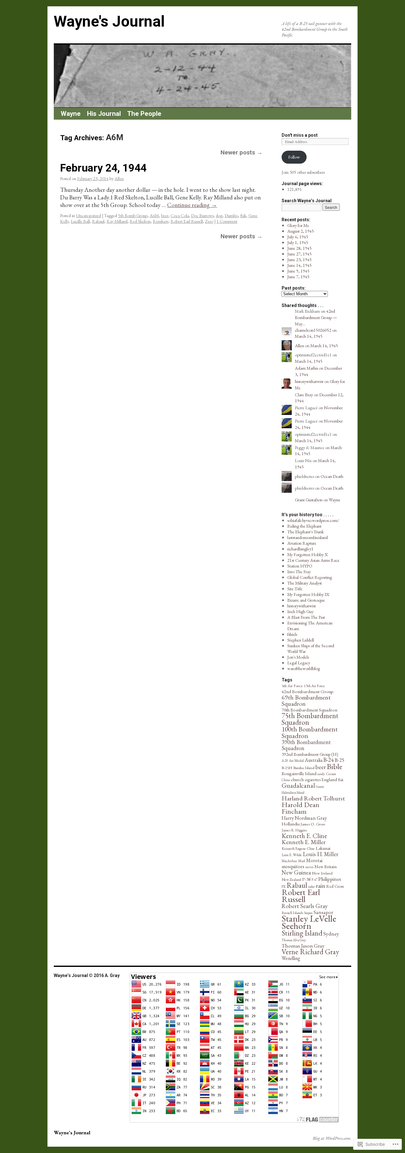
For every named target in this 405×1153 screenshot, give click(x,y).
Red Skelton (140, 221)
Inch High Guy (300, 611)
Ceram (331, 773)
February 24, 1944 (103, 168)
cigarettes (313, 779)
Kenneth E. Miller (304, 842)
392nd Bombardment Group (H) (310, 754)
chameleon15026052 (313, 330)
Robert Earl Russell (187, 221)
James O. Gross (313, 824)
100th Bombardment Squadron (310, 732)
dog (219, 215)
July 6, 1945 (297, 237)
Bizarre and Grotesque (306, 600)
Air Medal (296, 760)
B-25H (287, 767)
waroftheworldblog (303, 668)
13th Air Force (314, 685)
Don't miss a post (300, 135)
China (286, 780)
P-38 (306, 879)
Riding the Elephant (304, 526)
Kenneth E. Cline (304, 835)
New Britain (326, 866)
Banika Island (304, 767)
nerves (309, 867)
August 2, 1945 (300, 231)
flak (243, 215)
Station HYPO (299, 566)
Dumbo (231, 215)
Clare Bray (304, 395)
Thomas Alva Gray (294, 940)
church (297, 779)
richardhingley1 (300, 549)
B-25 (339, 759)
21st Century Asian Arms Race (313, 560)
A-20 (285, 760)
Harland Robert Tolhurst (313, 798)
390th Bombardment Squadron (306, 745)
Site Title (294, 589)
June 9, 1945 (298, 271)
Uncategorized (88, 215)
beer (164, 215)
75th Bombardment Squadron (310, 719)
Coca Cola (180, 215)
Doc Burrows (202, 215)
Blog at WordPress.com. (332, 1138)
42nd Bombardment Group (307, 691)
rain (320, 885)
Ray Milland (117, 221)
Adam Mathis (306, 368)
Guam (320, 786)
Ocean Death (332, 476)
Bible (334, 766)
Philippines (329, 878)
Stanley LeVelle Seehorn (309, 922)
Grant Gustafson (308, 500)
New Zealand (291, 879)
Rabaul (98, 221)
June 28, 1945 (299, 248)
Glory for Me (298, 225)
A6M (154, 215)
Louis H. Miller (320, 854)
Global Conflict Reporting (309, 577)
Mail (301, 860)
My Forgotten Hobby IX (308, 594)
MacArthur (289, 861)
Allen (119, 178)
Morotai (314, 860)
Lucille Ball (80, 221)
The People (144, 113)
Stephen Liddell (300, 640)
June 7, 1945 (298, 276)
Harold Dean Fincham (300, 808)
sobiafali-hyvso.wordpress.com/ (313, 520)
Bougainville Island (299, 773)
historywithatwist (309, 381)
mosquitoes (293, 866)
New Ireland (322, 873)
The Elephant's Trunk (305, 532)
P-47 (314, 879)
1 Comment (226, 221)
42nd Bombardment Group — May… (316, 317)
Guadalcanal (298, 785)
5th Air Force (292, 685)
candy (321, 774)
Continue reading (192, 205)
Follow (294, 157)
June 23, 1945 (299, 259)
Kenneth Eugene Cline (298, 848)
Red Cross (335, 886)
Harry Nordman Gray (304, 817)
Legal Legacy (298, 663)
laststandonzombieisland (307, 537)
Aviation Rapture (301, 543)
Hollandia (291, 824)
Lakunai (323, 848)
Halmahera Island (293, 792)
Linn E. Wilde (292, 854)
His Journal (104, 113)
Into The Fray (299, 571)
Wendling (291, 958)
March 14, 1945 (308, 336)
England (329, 779)
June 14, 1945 (299, 265)
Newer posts (242, 152)
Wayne (71, 113)
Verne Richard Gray (310, 951)
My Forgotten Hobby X (307, 554)
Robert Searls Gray (304, 906)
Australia (313, 760)
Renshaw (160, 221)
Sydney (331, 933)
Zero (209, 221)
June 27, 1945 (299, 254)
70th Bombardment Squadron (309, 710)
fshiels (292, 634)
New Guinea (296, 872)
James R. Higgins (294, 830)
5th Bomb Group (132, 215)
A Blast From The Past (306, 617)
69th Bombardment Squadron (306, 700)
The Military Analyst (304, 583)
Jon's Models (298, 657)
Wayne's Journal (109, 21)
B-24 (328, 760)
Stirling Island (302, 933)
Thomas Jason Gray (303, 945)
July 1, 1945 (297, 242)
